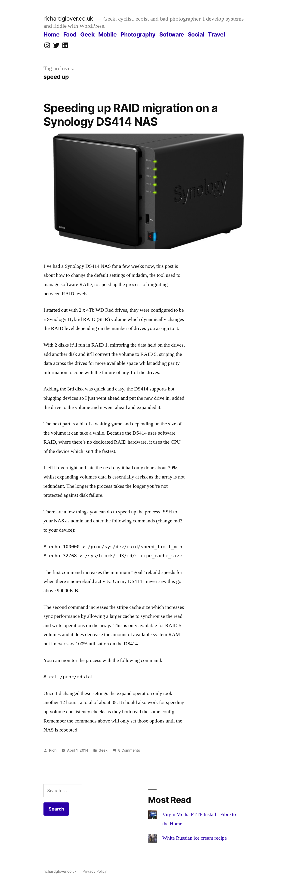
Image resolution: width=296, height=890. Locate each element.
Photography (138, 34)
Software (171, 34)
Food (70, 34)
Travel (216, 34)
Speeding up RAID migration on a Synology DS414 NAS (130, 114)
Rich (52, 750)
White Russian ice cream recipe (194, 838)
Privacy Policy (95, 871)
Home (51, 34)
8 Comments (129, 750)
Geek (87, 34)
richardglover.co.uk (68, 18)
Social (196, 34)
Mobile (107, 34)
